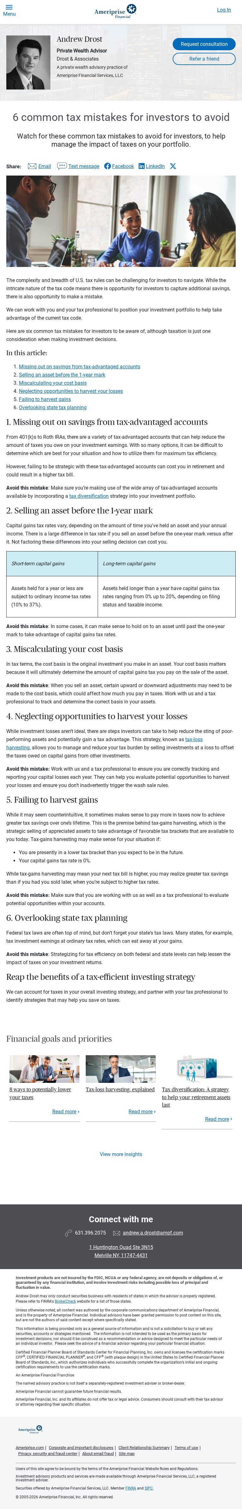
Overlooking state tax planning (53, 407)
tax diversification (89, 496)
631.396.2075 (90, 1233)
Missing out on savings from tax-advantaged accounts (79, 367)
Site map (127, 1453)
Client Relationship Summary (144, 1447)
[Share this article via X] (173, 166)
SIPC (149, 1488)
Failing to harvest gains (45, 399)
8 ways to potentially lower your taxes (40, 1093)
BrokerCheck (65, 1301)
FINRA (130, 1488)
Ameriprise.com (30, 1447)
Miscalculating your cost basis (53, 383)
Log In (224, 10)
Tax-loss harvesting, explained (120, 1089)
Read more (64, 1112)
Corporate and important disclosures (81, 1447)
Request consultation (204, 44)
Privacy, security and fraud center (47, 1453)
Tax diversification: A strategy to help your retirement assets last (196, 1097)
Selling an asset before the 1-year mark (62, 375)
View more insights (121, 1154)
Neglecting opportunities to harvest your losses (71, 391)
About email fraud (98, 1453)
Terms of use (186, 1447)
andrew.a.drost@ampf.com (153, 1233)
